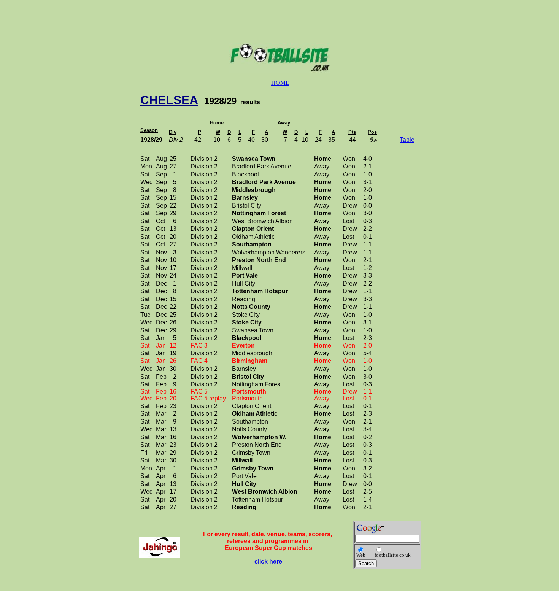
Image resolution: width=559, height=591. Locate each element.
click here (268, 561)
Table (407, 140)
